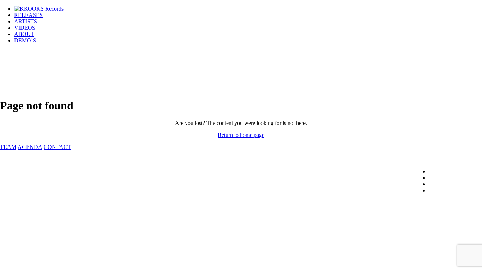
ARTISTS (25, 21)
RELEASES (28, 15)
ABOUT (24, 34)
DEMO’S (25, 40)
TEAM (8, 147)
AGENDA (30, 147)
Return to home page (241, 135)
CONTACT (57, 147)
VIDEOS (24, 28)
